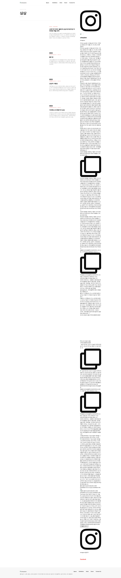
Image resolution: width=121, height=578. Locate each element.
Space (47, 2)
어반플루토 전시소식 (53, 107)
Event (65, 2)
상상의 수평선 (53, 83)
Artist (61, 2)
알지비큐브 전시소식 (53, 54)
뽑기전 (51, 57)
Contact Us (72, 2)
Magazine (55, 26)
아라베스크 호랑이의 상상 (57, 110)
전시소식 (59, 54)
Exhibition (54, 2)
